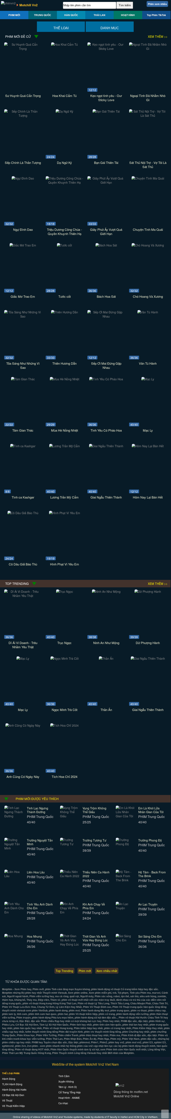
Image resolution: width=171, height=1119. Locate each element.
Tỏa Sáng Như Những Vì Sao (23, 365)
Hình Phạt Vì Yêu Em (64, 564)
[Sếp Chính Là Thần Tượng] (23, 115)
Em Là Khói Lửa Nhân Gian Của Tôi (150, 810)
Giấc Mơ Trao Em (23, 296)
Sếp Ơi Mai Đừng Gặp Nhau (106, 365)
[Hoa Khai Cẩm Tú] (64, 44)
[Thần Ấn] (106, 658)
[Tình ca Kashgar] (22, 446)
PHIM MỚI (14, 15)
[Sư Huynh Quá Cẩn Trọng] (23, 48)
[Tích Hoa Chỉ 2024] (64, 725)
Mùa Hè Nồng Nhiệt (64, 430)
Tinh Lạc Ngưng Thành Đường (37, 810)
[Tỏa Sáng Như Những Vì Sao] (23, 316)
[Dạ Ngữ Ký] (64, 111)
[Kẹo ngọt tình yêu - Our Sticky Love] (106, 48)
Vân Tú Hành (148, 363)
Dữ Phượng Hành (148, 643)
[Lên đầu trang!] (165, 1114)
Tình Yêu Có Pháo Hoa (106, 430)
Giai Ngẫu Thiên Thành (106, 497)
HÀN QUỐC (71, 15)
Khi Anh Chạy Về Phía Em (94, 906)
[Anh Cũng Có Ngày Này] (22, 725)
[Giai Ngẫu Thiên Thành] (106, 446)
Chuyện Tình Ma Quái (148, 229)
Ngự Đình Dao (23, 229)
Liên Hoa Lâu (36, 872)
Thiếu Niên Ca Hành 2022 (96, 874)
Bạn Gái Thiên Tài (106, 162)
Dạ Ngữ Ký (64, 162)
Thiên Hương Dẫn (64, 363)
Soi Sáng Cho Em (150, 936)
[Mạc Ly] (147, 379)
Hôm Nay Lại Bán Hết (148, 497)
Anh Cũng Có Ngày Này (22, 776)
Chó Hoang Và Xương (148, 296)
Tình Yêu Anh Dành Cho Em (40, 906)
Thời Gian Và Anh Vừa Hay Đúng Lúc (95, 938)
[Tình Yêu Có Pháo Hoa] (106, 379)
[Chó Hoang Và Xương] (148, 245)
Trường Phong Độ (150, 840)
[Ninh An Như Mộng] (106, 591)
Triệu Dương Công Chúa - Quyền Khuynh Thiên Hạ (64, 231)
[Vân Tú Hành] (147, 312)
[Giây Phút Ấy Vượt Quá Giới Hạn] (106, 182)
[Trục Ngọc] (64, 591)
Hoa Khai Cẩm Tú (64, 95)
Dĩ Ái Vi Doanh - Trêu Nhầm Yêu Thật (23, 645)
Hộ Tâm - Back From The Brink (152, 874)
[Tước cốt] (64, 245)
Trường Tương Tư (94, 840)
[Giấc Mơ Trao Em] (23, 245)
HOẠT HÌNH (128, 15)
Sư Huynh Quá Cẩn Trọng (23, 95)
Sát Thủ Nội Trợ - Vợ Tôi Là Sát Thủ (147, 164)
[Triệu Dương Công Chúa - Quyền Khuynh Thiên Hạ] (64, 182)
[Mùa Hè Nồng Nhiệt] (64, 379)
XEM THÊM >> (157, 36)
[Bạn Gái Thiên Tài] (106, 111)
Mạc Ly (148, 430)
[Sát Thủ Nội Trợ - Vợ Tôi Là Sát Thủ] (148, 115)
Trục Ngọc (64, 643)
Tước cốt (64, 296)
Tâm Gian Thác (22, 430)
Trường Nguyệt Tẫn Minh (40, 842)
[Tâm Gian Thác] (23, 379)
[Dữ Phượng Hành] (148, 591)
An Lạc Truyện (147, 904)
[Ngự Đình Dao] (23, 178)
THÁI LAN (99, 15)
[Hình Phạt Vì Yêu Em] (64, 513)
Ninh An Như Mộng (106, 643)
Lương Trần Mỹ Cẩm (64, 497)
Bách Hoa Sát (106, 296)
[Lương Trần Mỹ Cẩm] (64, 446)
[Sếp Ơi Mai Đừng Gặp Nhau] (106, 316)
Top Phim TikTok (156, 15)
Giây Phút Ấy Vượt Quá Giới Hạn (106, 231)
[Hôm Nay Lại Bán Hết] (148, 446)
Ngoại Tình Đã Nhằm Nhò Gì (147, 97)
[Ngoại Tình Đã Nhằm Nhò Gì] (148, 48)
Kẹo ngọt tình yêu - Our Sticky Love (106, 97)
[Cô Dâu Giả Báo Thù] (23, 513)
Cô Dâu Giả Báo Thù (23, 564)
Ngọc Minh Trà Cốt (64, 709)
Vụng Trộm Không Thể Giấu (94, 810)
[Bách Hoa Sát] (106, 245)
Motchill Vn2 (28, 5)
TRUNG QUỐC (42, 15)
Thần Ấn (106, 709)
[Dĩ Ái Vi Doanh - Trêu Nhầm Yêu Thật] (23, 596)
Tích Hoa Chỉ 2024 (64, 776)
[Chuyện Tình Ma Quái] (148, 178)
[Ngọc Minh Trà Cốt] (64, 658)
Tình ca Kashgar (23, 497)
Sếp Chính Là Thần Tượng (23, 162)
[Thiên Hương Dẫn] (64, 312)
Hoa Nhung (34, 936)
